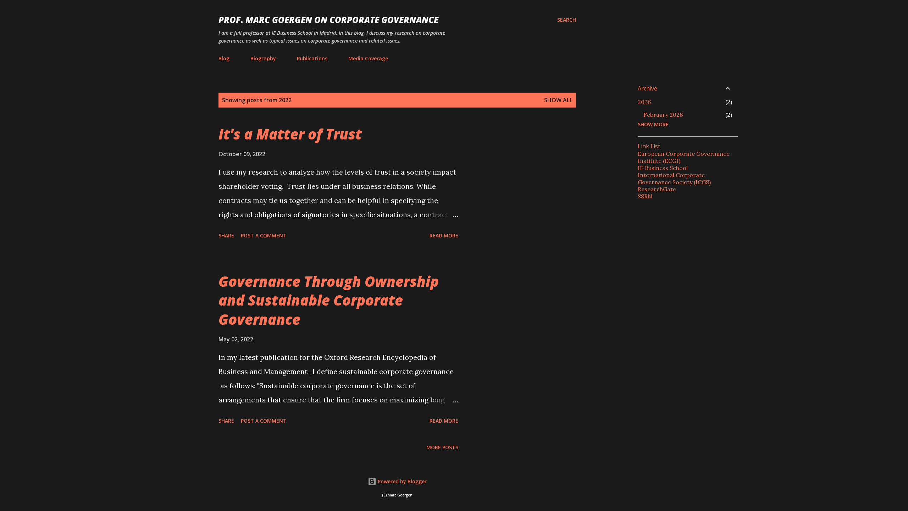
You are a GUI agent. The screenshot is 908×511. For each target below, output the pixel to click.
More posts (442, 447)
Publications (312, 58)
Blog (223, 58)
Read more (444, 235)
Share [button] (226, 235)
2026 (644, 101)
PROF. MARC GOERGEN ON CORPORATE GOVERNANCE (328, 20)
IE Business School (663, 167)
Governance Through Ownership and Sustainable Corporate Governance (328, 300)
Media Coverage (368, 58)
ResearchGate (657, 189)
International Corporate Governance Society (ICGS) (674, 178)
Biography (263, 58)
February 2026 (663, 114)
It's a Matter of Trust (290, 134)
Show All (558, 100)
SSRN (645, 196)
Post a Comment (264, 235)
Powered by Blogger (401, 481)
